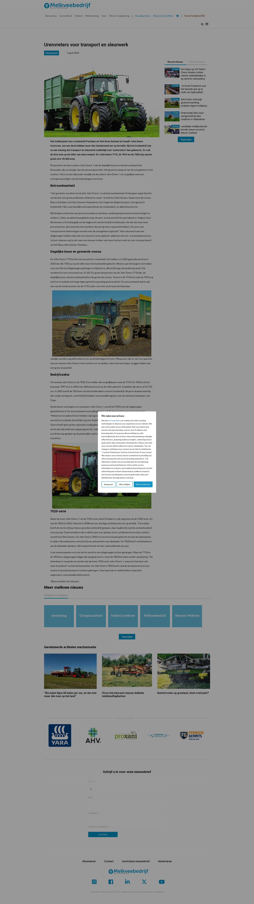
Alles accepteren (143, 484)
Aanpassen (108, 484)
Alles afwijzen (124, 484)
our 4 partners (114, 420)
